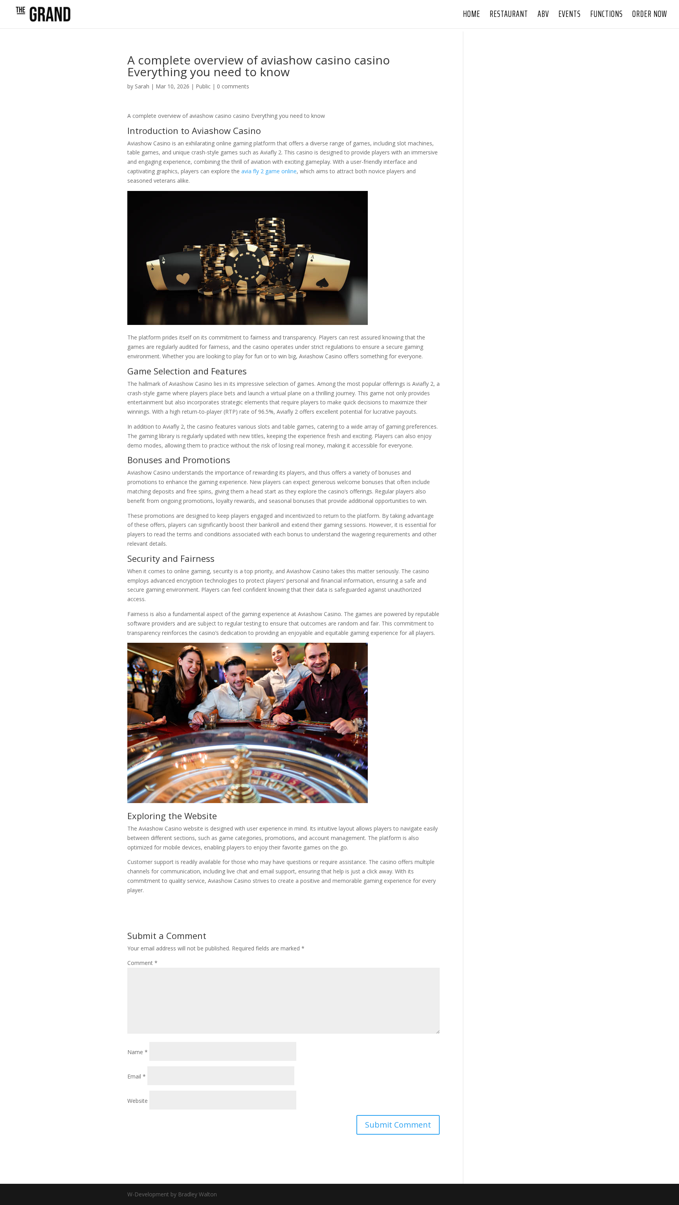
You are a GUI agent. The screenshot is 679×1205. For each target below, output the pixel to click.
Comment (142, 963)
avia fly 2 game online (269, 171)
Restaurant (509, 16)
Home (471, 16)
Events (569, 16)
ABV (543, 16)
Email (136, 1076)
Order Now (649, 16)
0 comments (233, 86)
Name (137, 1052)
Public (203, 86)
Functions (606, 16)
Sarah (142, 86)
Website (137, 1100)
